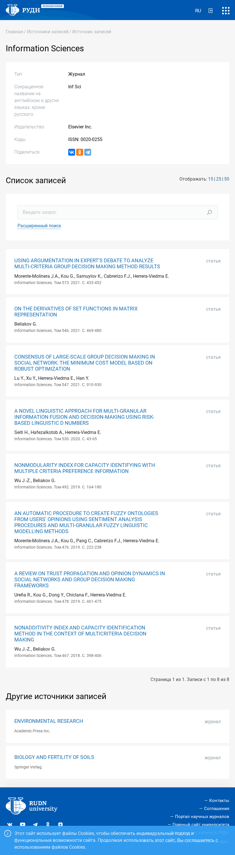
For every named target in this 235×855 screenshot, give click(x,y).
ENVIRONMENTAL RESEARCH (48, 721)
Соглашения (216, 808)
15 (210, 179)
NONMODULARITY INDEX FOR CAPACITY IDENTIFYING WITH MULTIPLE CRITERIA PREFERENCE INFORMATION (84, 468)
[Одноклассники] (79, 152)
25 (218, 179)
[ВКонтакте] (71, 152)
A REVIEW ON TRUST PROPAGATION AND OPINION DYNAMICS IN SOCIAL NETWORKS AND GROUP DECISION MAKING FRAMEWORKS (89, 579)
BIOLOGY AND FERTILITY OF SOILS (54, 757)
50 (226, 179)
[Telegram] (87, 152)
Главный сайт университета (201, 824)
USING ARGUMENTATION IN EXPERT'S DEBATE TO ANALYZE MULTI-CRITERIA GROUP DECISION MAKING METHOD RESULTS (87, 263)
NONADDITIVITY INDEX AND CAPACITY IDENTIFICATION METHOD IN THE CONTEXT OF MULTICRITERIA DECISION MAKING (80, 634)
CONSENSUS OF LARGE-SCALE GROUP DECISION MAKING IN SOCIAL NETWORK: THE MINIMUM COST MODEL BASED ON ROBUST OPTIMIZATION (84, 363)
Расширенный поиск (39, 225)
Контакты (219, 800)
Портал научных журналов (202, 816)
